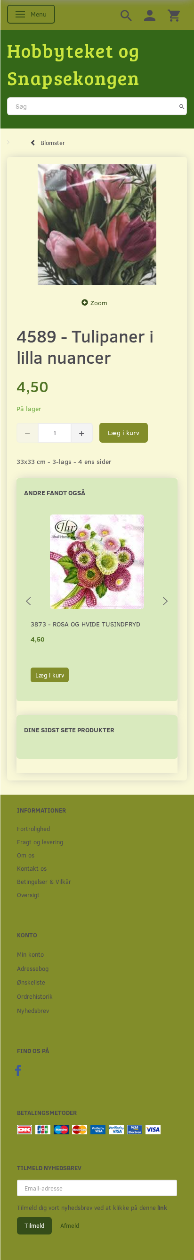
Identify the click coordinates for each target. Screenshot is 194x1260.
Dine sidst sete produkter (69, 729)
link (161, 1207)
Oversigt (28, 895)
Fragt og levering (40, 842)
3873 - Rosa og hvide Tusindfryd (85, 623)
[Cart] (174, 15)
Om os (25, 855)
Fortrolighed (33, 828)
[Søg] (182, 106)
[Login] (149, 15)
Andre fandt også (54, 492)
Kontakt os (32, 868)
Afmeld (69, 1225)
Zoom (98, 302)
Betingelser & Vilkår (44, 881)
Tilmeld (34, 1225)
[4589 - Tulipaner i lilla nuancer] (97, 224)
